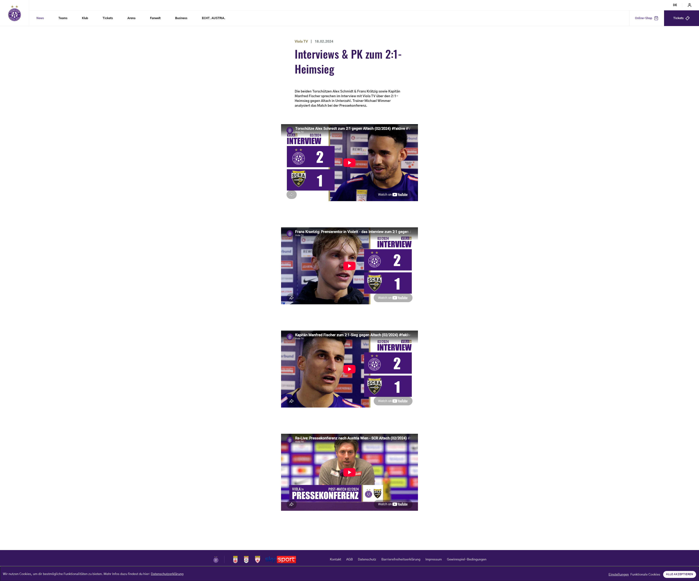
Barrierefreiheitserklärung (400, 559)
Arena (131, 18)
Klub (85, 18)
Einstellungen (619, 574)
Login (689, 5)
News (40, 18)
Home (15, 13)
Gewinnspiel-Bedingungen (466, 559)
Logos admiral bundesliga (235, 559)
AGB (349, 559)
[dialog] (349, 573)
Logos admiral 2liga (257, 559)
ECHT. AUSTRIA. (213, 18)
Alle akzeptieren (679, 574)
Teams (62, 18)
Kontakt (335, 559)
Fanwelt (155, 18)
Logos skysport (280, 559)
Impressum (433, 559)
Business (181, 18)
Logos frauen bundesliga (246, 559)
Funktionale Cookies (645, 574)
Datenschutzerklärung (167, 574)
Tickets (108, 18)
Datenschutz (367, 559)
